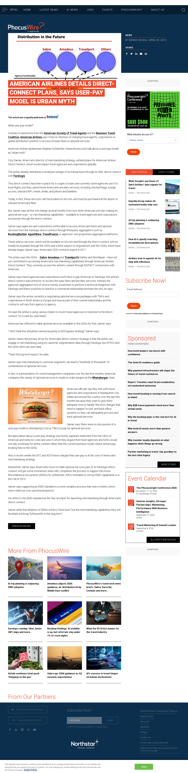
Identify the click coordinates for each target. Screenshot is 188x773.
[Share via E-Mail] (141, 54)
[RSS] (28, 729)
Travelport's (72, 257)
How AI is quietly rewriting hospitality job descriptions (143, 241)
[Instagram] (22, 729)
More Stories (168, 464)
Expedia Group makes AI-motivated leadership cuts (143, 203)
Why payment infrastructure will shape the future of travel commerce (151, 372)
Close (144, 767)
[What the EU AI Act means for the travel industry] (103, 613)
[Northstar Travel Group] (85, 744)
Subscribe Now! (79, 710)
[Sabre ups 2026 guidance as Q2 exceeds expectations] (64, 658)
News (129, 35)
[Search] (183, 9)
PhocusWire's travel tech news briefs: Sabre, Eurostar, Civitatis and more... (103, 587)
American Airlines (31, 137)
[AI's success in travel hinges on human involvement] (103, 658)
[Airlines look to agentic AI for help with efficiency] (172, 264)
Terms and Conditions (141, 313)
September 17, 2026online (145, 516)
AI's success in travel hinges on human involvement (102, 675)
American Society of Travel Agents (65, 133)
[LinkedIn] (16, 729)
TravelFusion (50, 234)
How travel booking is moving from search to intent (151, 395)
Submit (110, 720)
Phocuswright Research (29, 710)
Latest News (49, 9)
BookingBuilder (17, 234)
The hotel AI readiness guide (144, 362)
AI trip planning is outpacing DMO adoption (23, 585)
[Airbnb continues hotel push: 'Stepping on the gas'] (25, 658)
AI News (72, 9)
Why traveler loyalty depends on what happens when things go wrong (148, 442)
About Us (157, 9)
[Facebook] (10, 729)
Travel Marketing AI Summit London (156, 525)
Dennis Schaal (138, 40)
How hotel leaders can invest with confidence (146, 352)
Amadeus (54, 257)
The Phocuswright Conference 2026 (156, 488)
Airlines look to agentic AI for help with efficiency (145, 260)
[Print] (146, 54)
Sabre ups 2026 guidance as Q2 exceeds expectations (64, 675)
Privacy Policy (102, 727)
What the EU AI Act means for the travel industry (102, 630)
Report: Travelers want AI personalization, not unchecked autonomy (151, 384)
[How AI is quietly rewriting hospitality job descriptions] (172, 245)
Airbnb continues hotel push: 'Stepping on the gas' (24, 675)
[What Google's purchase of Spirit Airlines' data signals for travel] (172, 187)
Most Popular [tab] (139, 172)
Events (107, 9)
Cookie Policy (30, 770)
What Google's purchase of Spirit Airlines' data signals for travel (145, 185)
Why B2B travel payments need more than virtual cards (151, 407)
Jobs (90, 9)
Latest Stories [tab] (166, 172)
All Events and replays (163, 539)
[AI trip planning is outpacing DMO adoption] (25, 568)
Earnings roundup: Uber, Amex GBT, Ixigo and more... (24, 630)
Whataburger (100, 377)
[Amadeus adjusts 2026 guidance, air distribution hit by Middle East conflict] (64, 568)
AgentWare (34, 234)
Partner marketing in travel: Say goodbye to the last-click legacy (152, 453)
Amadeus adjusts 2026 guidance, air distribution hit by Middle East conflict (64, 587)
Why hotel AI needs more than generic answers (149, 430)
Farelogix (19, 175)
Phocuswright (131, 9)
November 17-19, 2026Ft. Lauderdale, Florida (146, 492)
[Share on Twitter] (131, 54)
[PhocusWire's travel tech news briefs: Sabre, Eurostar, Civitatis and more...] (103, 568)
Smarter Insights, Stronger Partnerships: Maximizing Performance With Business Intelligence (152, 506)
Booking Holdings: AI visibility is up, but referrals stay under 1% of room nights (63, 632)
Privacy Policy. (157, 313)
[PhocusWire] (26, 27)
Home (27, 9)
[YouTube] (34, 729)
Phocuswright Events (29, 720)
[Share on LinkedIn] (136, 54)
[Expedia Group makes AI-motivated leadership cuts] (172, 206)
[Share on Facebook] (127, 54)
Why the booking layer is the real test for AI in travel (152, 419)
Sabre (43, 257)
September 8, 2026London (144, 529)
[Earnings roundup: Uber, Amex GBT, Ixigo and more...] (25, 613)
